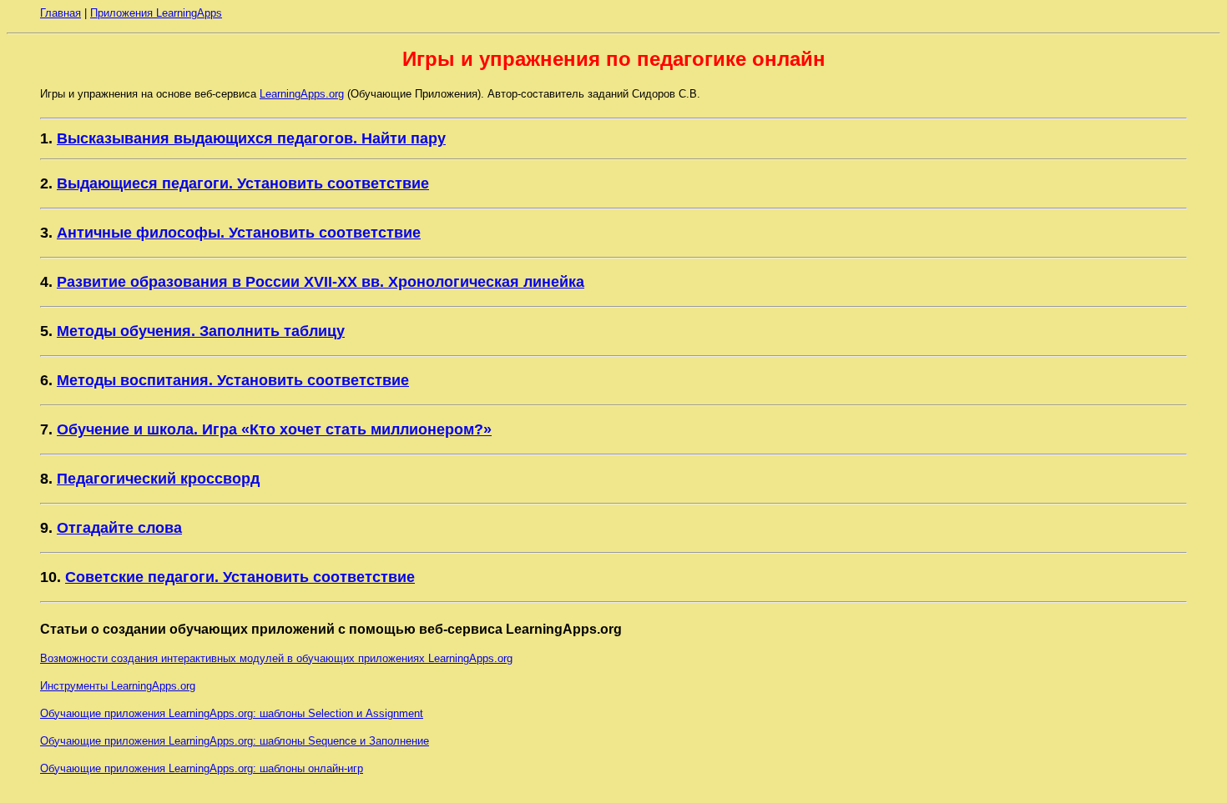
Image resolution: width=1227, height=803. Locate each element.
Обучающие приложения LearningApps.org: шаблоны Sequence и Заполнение (234, 741)
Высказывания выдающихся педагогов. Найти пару (251, 138)
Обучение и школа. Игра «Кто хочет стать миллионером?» (274, 429)
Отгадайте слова (119, 527)
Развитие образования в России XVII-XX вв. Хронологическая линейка (320, 282)
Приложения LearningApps (156, 13)
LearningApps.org (302, 94)
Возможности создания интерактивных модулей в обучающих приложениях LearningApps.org (276, 658)
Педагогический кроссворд (158, 478)
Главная (60, 13)
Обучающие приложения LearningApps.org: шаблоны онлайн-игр (201, 768)
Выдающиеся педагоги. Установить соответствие (243, 183)
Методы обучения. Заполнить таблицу (201, 331)
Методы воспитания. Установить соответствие (233, 380)
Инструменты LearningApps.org (117, 686)
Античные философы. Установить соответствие (239, 232)
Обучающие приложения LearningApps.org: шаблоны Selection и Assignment (231, 713)
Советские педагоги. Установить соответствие (240, 577)
